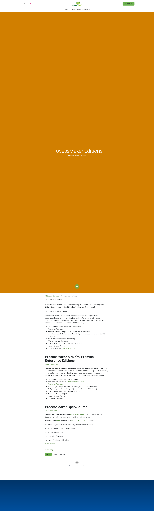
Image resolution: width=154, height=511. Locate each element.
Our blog (56, 296)
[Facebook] (21, 3)
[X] (24, 3)
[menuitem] (66, 9)
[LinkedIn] (27, 3)
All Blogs (48, 296)
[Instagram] (30, 3)
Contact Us (128, 4)
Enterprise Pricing (51, 364)
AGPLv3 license (51, 444)
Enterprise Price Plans (75, 382)
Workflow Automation (77, 415)
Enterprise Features (55, 384)
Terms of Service (68, 348)
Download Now (51, 411)
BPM (58, 421)
